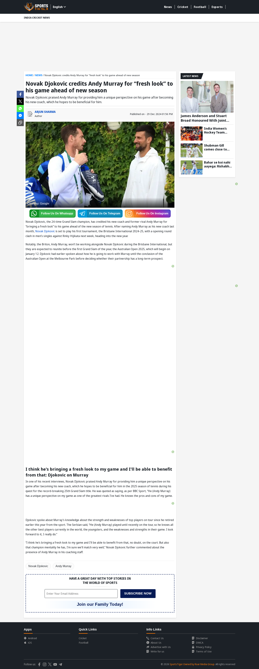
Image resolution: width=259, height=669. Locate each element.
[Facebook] (20, 94)
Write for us (157, 651)
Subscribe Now (138, 593)
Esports (217, 7)
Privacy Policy (203, 647)
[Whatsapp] (20, 108)
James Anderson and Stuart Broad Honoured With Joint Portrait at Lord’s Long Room (205, 118)
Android (32, 638)
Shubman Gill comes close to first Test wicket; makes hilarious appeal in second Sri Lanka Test (217, 147)
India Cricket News (37, 17)
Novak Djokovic (45, 231)
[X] (20, 101)
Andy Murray (63, 566)
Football (200, 7)
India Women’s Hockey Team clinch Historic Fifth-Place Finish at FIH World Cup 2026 (217, 130)
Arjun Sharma (45, 112)
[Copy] (20, 122)
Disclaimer (202, 638)
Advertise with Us (161, 647)
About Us (156, 642)
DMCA (199, 642)
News (168, 7)
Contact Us (157, 638)
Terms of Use (204, 651)
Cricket (182, 7)
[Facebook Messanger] (20, 115)
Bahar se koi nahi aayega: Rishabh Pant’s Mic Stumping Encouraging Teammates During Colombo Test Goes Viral (217, 164)
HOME (29, 75)
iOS (30, 642)
